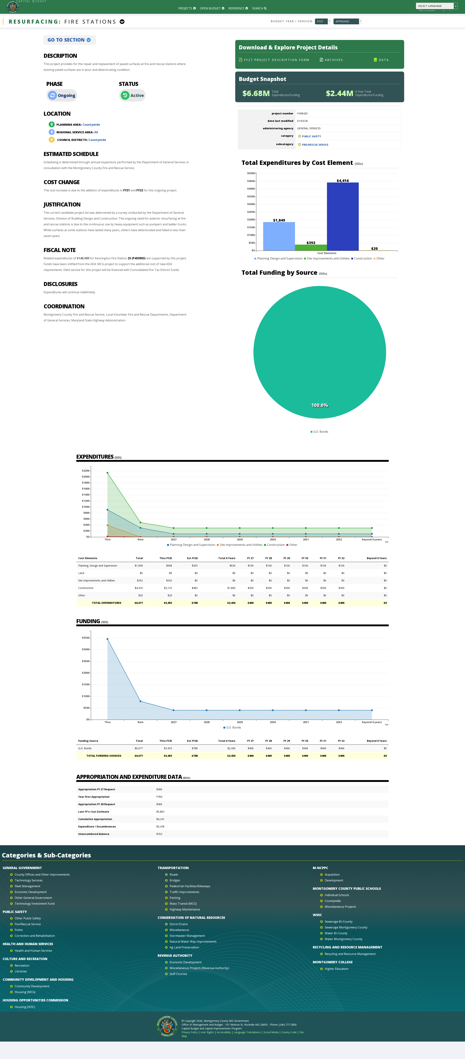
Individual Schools (337, 895)
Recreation (22, 965)
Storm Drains (179, 924)
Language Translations (247, 1032)
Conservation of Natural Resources (191, 917)
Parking (175, 898)
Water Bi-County (336, 933)
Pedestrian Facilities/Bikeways (190, 886)
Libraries (21, 971)
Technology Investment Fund (34, 904)
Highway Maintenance (185, 909)
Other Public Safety (28, 918)
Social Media (271, 1032)
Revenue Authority (175, 955)
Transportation (173, 868)
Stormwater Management (187, 936)
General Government (22, 868)
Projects (185, 8)
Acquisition (332, 875)
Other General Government (33, 898)
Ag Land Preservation (184, 947)
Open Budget (210, 8)
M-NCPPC (320, 868)
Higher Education (336, 969)
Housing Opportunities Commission (35, 1000)
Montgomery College (333, 962)
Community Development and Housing (38, 979)
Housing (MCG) (25, 992)
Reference (236, 8)
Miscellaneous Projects (340, 907)
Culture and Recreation (25, 959)
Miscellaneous (179, 930)
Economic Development (31, 892)
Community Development (32, 986)
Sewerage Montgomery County (346, 927)
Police (19, 930)
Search (257, 8)
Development (334, 880)
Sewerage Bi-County (339, 922)
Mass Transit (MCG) (183, 904)
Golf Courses (178, 974)
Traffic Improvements (184, 892)
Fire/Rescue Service (315, 144)
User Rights (207, 1032)
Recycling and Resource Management (347, 947)
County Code (289, 1032)
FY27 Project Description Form (277, 60)
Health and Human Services (28, 944)
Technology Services (29, 880)
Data (384, 60)
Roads (174, 875)
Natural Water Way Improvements (193, 942)
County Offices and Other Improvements (42, 875)
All (77, 132)
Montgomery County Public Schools (347, 888)
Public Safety (311, 136)
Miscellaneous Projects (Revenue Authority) (199, 968)
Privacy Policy (190, 1032)
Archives (334, 60)
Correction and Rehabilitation (35, 936)
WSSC (317, 915)
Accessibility (224, 1032)
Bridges (175, 880)
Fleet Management (27, 886)
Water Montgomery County (343, 939)
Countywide (78, 125)
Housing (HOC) (25, 1007)
